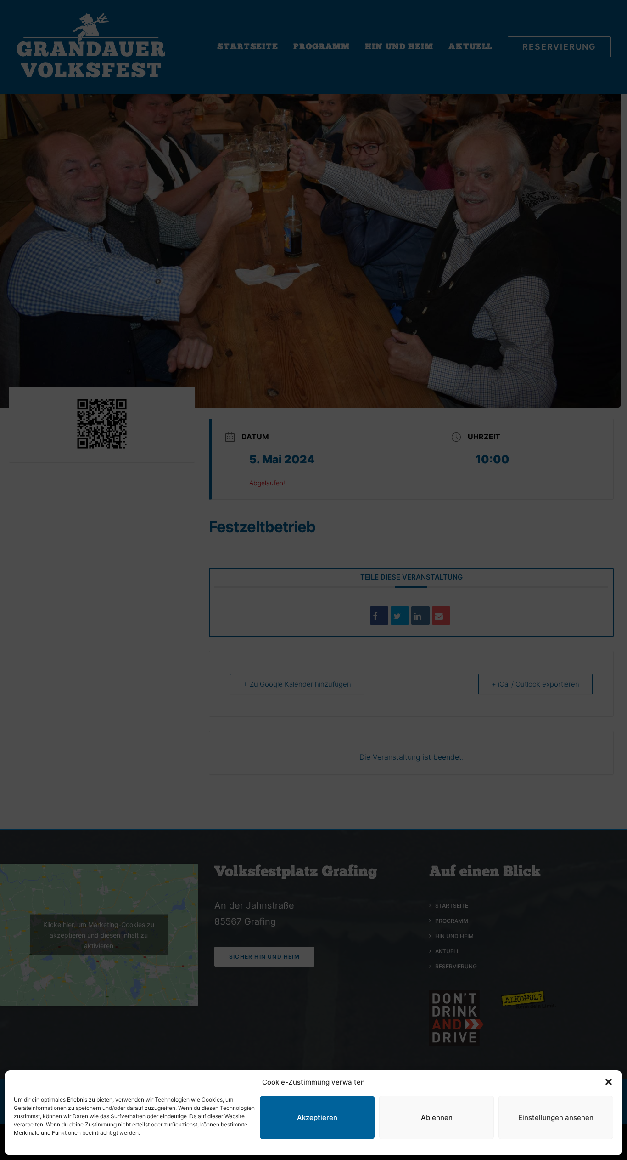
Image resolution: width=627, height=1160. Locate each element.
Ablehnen (437, 1117)
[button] (608, 1081)
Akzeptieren (317, 1117)
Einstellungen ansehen (555, 1117)
